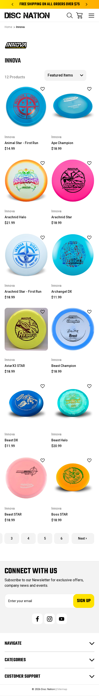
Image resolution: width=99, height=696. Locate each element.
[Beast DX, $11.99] (26, 403)
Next (81, 538)
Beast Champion (63, 366)
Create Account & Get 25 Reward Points (49, 4)
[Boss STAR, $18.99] (73, 477)
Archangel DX (61, 291)
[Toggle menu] (91, 15)
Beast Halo (59, 440)
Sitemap (62, 689)
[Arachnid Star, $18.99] (73, 180)
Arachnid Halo (15, 217)
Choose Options (26, 121)
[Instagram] (49, 619)
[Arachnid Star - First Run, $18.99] (26, 254)
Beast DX (11, 440)
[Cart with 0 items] (79, 15)
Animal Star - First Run (21, 143)
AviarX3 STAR (15, 366)
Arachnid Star (61, 217)
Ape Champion (62, 143)
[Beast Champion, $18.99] (73, 329)
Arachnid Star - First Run (23, 291)
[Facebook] (37, 619)
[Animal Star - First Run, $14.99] (26, 106)
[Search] (70, 15)
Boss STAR (59, 514)
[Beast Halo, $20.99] (73, 403)
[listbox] (65, 75)
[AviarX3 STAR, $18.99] (26, 329)
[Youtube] (61, 619)
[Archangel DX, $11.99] (73, 254)
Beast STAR (13, 514)
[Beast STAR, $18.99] (26, 477)
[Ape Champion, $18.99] (73, 106)
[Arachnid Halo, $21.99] (26, 180)
